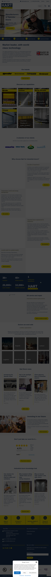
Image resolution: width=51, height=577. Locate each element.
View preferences (32, 572)
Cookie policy (21, 575)
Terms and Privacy (28, 575)
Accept (17, 572)
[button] (36, 562)
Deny (25, 572)
